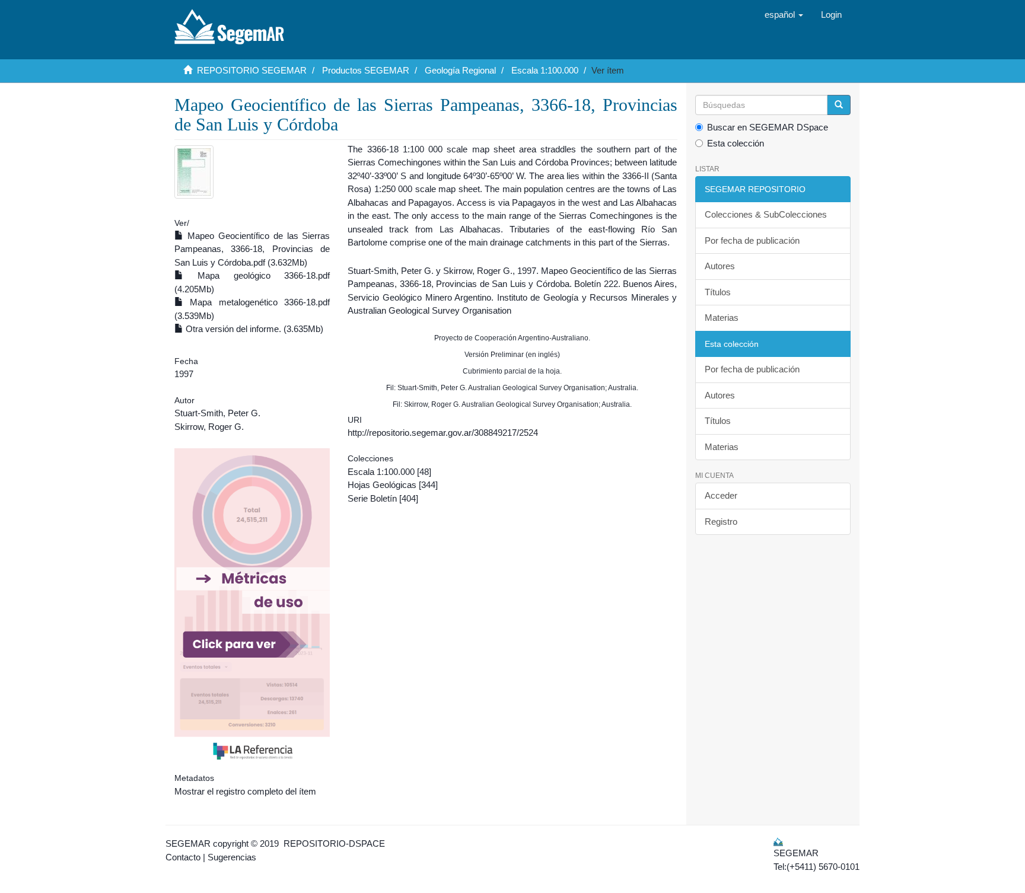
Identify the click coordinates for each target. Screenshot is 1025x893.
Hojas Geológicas (382, 485)
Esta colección (735, 143)
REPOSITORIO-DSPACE (334, 843)
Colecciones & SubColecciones (766, 214)
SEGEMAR (188, 843)
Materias (721, 317)
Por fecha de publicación (752, 240)
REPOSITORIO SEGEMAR (252, 70)
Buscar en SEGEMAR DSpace (767, 127)
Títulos (718, 292)
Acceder (721, 495)
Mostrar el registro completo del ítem (245, 791)
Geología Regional (460, 70)
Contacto (182, 857)
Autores (720, 266)
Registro (721, 521)
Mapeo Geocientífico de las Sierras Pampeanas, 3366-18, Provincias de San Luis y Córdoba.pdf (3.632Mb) (252, 249)
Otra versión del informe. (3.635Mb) (253, 329)
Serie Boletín (372, 498)
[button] (784, 15)
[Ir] (839, 105)
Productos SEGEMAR (365, 70)
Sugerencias (232, 857)
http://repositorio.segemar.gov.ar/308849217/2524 (443, 433)
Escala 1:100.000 (544, 70)
